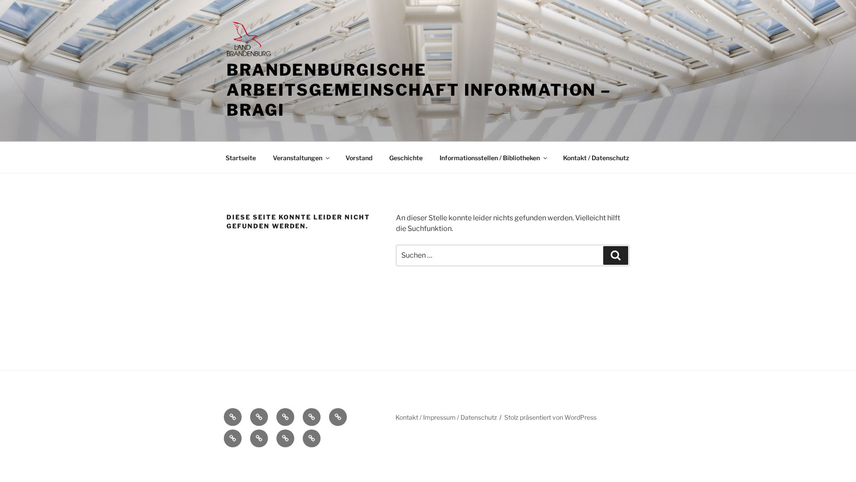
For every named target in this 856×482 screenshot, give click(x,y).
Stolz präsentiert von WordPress (550, 417)
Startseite (241, 158)
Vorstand (359, 158)
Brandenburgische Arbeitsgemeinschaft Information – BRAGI (418, 90)
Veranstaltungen (297, 158)
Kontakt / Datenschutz (596, 158)
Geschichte (406, 158)
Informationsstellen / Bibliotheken (490, 158)
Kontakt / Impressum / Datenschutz (446, 417)
